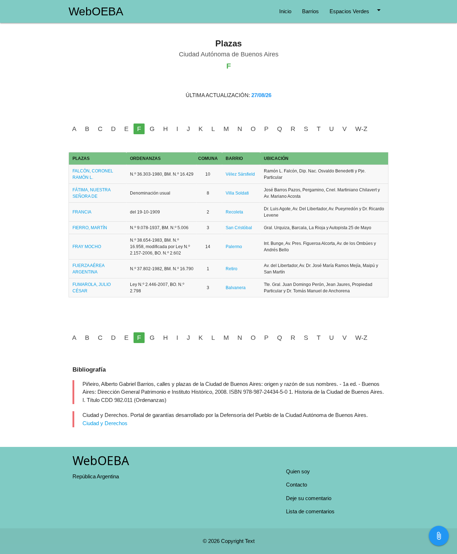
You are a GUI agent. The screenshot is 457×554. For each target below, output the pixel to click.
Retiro (231, 268)
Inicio (285, 11)
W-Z (361, 128)
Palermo (234, 246)
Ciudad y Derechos (104, 423)
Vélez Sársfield (240, 174)
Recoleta (234, 212)
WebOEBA (96, 11)
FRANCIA (81, 212)
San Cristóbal (239, 227)
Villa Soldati (237, 193)
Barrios (310, 11)
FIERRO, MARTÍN (89, 227)
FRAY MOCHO (86, 246)
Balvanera (236, 287)
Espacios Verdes (356, 10)
